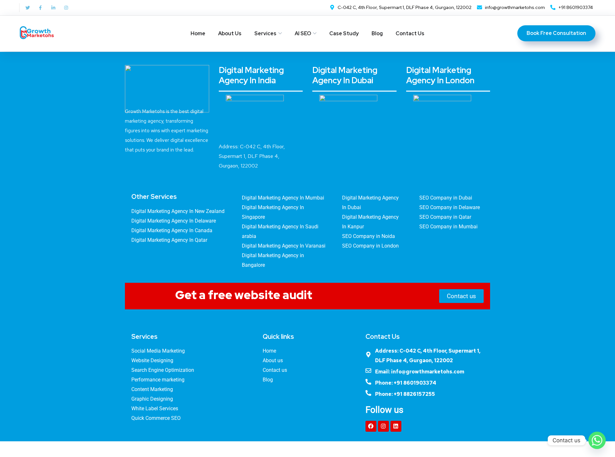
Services (265, 33)
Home (198, 33)
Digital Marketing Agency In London (440, 75)
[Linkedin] (395, 426)
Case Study (344, 33)
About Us (230, 33)
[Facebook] (370, 426)
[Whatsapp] (597, 440)
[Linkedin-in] (53, 7)
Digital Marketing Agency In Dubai (344, 75)
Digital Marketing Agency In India (251, 75)
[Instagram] (66, 7)
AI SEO (303, 33)
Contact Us (410, 33)
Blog (377, 33)
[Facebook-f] (40, 7)
